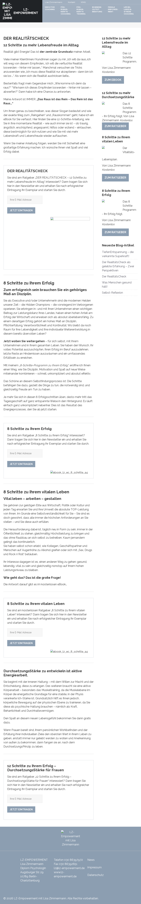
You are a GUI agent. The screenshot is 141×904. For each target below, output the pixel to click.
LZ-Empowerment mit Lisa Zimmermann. (40, 898)
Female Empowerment (113, 9)
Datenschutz (95, 875)
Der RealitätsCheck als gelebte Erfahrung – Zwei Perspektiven (118, 266)
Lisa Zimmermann (53, 2)
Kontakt (71, 2)
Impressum (94, 867)
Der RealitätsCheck (114, 276)
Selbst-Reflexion (112, 292)
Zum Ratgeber (115, 126)
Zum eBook (113, 79)
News (91, 859)
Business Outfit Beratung (97, 9)
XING (83, 2)
